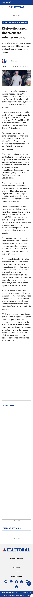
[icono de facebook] (16, 581)
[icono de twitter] (11, 581)
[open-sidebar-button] (2, 7)
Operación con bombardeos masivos (15, 22)
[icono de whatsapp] (21, 581)
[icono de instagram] (16, 586)
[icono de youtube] (5, 581)
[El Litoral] (16, 7)
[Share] (29, 583)
